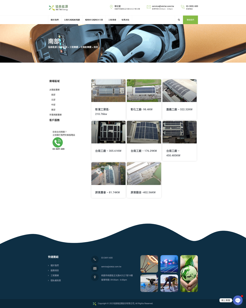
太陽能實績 (54, 90)
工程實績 (112, 19)
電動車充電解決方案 (94, 19)
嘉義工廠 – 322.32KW (179, 109)
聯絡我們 (190, 20)
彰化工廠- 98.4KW (141, 109)
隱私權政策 (56, 280)
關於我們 (55, 19)
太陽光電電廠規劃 (72, 19)
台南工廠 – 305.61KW (108, 150)
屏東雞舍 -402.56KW (143, 192)
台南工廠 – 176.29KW (144, 150)
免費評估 (125, 19)
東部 (53, 110)
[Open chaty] (238, 300)
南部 (53, 95)
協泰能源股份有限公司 (124, 303)
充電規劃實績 (55, 115)
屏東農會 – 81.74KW (107, 192)
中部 (53, 105)
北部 (53, 100)
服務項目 (55, 270)
